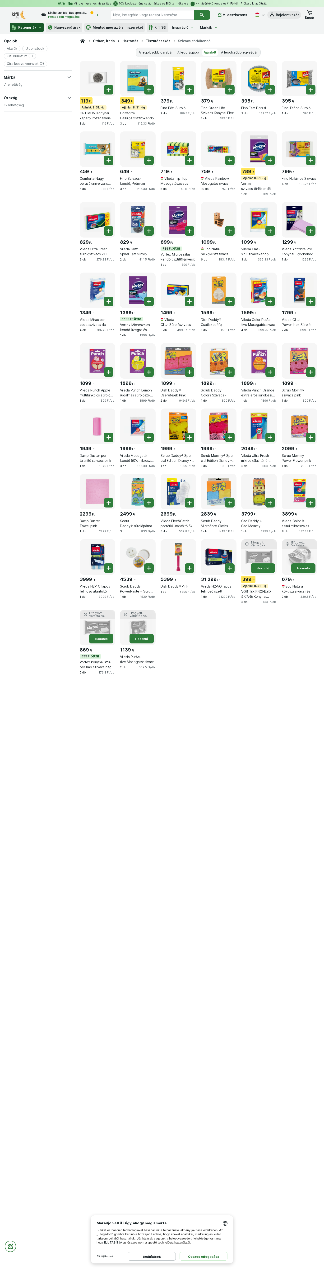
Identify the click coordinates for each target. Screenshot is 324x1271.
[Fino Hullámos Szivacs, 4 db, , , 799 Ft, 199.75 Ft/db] (299, 149)
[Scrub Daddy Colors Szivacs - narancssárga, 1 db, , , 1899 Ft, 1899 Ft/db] (218, 361)
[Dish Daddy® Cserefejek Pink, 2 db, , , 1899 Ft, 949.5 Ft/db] (178, 361)
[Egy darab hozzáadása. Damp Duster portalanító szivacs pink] (108, 437)
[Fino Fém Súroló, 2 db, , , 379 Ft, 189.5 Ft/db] (178, 78)
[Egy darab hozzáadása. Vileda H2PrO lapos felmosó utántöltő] (108, 568)
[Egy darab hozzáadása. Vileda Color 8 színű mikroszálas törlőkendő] (310, 503)
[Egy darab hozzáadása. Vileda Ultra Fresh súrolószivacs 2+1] (108, 231)
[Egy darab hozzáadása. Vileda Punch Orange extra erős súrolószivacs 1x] (270, 372)
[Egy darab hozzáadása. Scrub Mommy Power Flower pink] (310, 437)
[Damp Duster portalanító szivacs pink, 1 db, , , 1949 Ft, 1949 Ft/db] (97, 426)
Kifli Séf (160, 27)
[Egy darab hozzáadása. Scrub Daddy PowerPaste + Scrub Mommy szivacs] (149, 568)
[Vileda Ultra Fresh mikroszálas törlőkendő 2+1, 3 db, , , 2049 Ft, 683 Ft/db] (259, 426)
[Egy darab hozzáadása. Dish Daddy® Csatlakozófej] (230, 301)
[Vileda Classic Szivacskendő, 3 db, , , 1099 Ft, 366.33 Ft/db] (259, 220)
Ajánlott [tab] (210, 52)
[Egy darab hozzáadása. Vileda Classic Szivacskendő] (270, 231)
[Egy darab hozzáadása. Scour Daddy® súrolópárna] (149, 503)
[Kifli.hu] (82, 41)
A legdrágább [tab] (188, 52)
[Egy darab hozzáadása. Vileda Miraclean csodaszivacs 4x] (108, 301)
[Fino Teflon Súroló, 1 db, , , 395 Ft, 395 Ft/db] (299, 78)
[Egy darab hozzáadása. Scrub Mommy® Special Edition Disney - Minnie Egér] (230, 437)
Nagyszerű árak (67, 27)
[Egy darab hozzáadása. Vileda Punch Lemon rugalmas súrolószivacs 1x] (149, 372)
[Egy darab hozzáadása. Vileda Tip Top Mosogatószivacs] (189, 160)
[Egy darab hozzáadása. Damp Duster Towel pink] (108, 503)
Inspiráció (180, 27)
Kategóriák (27, 27)
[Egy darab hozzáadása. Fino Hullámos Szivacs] (310, 160)
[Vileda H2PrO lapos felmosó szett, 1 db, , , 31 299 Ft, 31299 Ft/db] (218, 557)
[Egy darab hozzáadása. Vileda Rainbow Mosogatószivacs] (230, 160)
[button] (284, 15)
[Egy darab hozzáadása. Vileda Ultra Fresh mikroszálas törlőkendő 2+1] (270, 437)
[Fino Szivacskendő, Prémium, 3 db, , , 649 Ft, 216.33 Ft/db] (138, 149)
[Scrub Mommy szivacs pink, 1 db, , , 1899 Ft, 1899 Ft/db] (299, 361)
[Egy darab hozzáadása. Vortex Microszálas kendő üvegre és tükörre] (149, 301)
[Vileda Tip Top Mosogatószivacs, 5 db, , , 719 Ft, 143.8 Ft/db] (178, 149)
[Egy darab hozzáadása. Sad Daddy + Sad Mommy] (270, 503)
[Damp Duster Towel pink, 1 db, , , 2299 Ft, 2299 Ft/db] (97, 491)
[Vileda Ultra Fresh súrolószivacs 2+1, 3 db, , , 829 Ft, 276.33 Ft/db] (97, 220)
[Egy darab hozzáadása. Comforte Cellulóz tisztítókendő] (149, 89)
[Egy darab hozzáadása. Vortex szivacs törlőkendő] (270, 160)
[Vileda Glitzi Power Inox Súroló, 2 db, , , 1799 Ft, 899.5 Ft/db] (299, 290)
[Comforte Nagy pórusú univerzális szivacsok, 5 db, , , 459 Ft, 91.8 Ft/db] (97, 149)
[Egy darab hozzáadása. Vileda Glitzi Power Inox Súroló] (310, 301)
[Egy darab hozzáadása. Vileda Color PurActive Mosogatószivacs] (270, 301)
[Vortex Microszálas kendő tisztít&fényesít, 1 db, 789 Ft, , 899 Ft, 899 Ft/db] (178, 220)
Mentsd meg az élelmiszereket (118, 27)
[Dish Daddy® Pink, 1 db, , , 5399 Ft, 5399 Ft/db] (178, 557)
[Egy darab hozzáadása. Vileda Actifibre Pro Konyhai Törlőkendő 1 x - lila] (310, 231)
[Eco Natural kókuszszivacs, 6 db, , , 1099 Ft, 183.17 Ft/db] (218, 220)
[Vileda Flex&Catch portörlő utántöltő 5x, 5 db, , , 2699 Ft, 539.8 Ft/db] (178, 491)
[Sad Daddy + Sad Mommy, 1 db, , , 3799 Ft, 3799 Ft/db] (259, 491)
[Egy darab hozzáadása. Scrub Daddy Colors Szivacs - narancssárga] (230, 372)
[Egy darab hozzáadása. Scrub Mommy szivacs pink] (310, 372)
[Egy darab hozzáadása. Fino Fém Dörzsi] (270, 89)
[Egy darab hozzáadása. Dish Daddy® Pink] (189, 568)
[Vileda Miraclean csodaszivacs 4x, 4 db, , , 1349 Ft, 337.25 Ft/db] (97, 290)
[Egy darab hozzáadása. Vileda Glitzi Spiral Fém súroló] (149, 231)
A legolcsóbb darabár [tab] (156, 52)
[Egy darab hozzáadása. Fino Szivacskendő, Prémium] (149, 160)
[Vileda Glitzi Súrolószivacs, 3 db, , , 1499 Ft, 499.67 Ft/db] (178, 290)
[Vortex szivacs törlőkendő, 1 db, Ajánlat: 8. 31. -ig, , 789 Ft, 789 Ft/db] (259, 149)
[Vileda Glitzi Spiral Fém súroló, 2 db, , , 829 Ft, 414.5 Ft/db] (138, 220)
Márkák (206, 27)
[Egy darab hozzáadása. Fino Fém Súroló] (189, 89)
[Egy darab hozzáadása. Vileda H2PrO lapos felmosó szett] (230, 568)
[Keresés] (202, 15)
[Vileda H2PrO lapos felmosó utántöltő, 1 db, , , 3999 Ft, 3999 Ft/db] (97, 557)
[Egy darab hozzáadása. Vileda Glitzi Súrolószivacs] (189, 301)
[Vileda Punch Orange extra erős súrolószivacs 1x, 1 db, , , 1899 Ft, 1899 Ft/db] (259, 361)
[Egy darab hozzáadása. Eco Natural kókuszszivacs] (230, 231)
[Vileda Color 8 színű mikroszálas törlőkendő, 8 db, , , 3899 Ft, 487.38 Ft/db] (299, 491)
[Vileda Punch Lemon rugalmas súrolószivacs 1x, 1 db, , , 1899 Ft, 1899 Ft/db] (138, 361)
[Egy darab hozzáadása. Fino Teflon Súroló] (310, 89)
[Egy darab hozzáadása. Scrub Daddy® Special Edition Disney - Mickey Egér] (189, 437)
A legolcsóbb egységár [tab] (239, 52)
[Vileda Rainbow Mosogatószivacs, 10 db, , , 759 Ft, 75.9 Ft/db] (218, 149)
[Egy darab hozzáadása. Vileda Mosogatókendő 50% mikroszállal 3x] (149, 437)
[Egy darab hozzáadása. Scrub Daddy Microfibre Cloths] (230, 503)
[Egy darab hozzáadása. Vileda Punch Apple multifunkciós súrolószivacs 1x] (108, 372)
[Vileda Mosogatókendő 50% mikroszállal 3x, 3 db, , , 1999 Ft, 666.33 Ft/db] (138, 426)
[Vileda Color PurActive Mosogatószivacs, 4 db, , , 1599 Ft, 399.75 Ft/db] (259, 290)
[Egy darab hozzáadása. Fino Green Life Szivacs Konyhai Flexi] (230, 89)
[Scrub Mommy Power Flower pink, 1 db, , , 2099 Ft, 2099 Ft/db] (299, 426)
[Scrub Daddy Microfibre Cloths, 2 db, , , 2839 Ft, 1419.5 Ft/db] (218, 491)
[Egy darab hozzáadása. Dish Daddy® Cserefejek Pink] (189, 372)
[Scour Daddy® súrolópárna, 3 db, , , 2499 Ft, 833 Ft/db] (138, 491)
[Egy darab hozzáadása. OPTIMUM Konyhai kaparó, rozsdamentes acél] (108, 89)
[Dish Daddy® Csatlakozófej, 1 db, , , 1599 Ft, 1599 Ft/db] (218, 290)
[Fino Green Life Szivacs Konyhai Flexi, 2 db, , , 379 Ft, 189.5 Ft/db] (218, 78)
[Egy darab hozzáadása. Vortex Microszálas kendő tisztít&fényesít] (189, 231)
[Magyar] (259, 15)
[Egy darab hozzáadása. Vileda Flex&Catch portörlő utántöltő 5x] (189, 503)
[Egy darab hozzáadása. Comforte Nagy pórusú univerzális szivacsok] (108, 160)
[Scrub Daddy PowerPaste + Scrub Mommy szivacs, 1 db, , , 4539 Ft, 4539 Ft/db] (138, 557)
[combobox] (152, 15)
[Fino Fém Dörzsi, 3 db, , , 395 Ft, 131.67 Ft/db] (259, 78)
